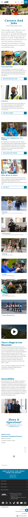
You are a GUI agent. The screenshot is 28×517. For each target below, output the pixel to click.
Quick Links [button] (3, 481)
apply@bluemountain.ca (14, 426)
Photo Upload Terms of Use (21, 511)
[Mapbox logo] (4, 465)
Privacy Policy (24, 507)
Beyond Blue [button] (4, 487)
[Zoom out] (25, 450)
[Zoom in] (25, 448)
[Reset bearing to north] (25, 452)
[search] (18, 2)
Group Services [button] (4, 489)
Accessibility (24, 513)
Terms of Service (23, 509)
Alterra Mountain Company (4, 507)
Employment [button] (4, 484)
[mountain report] (15, 2)
